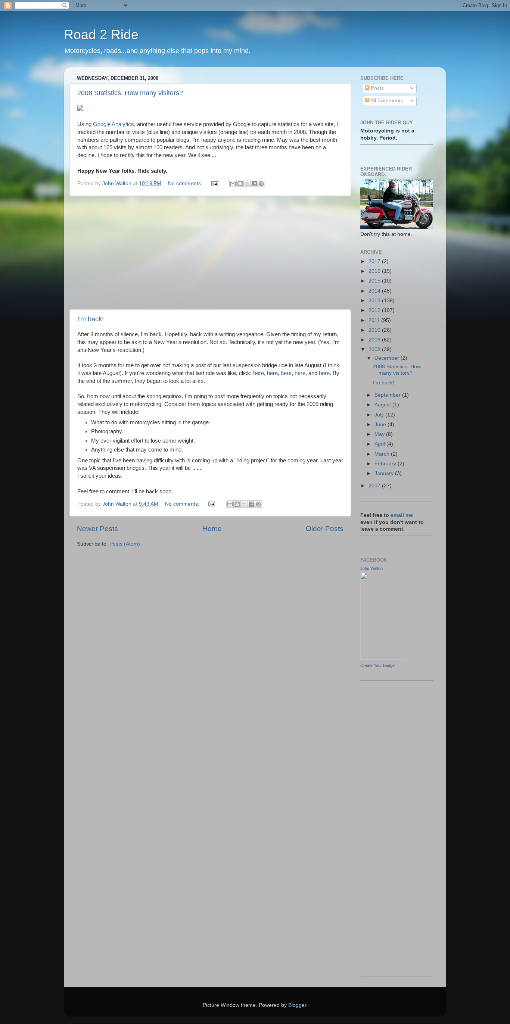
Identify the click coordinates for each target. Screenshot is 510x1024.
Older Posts (324, 529)
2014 (375, 291)
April (380, 444)
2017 (375, 261)
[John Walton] (382, 658)
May (380, 434)
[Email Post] (214, 183)
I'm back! (90, 319)
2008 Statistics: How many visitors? (130, 93)
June (381, 424)
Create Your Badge (377, 665)
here (258, 373)
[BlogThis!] (240, 183)
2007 (375, 485)
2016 (375, 271)
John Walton (371, 568)
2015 (375, 281)
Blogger (297, 1005)
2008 (375, 349)
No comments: (186, 183)
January (384, 473)
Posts (376, 88)
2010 (375, 330)
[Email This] (233, 183)
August (383, 405)
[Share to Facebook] (254, 183)
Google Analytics (113, 124)
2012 (375, 310)
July (379, 415)
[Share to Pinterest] (261, 183)
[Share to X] (247, 183)
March (382, 454)
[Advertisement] (210, 252)
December (387, 358)
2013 (375, 300)
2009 (375, 340)
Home (212, 529)
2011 (374, 320)
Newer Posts (97, 529)
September (388, 395)
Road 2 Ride (101, 34)
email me (402, 515)
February (386, 463)
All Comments (386, 100)
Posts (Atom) (124, 544)
